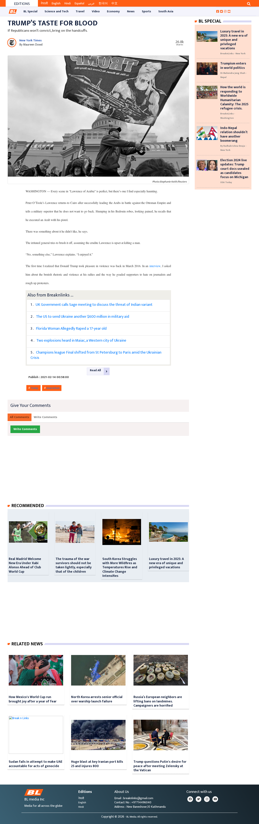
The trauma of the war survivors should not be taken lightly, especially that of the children (74, 565)
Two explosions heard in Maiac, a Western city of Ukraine (81, 340)
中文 (114, 3)
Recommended (27, 505)
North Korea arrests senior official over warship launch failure (96, 699)
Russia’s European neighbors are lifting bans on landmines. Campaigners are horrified (157, 701)
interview (155, 266)
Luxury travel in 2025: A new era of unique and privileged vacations (166, 563)
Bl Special (210, 21)
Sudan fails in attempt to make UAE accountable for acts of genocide (35, 764)
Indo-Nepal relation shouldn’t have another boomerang (234, 134)
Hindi (67, 3)
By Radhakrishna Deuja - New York (233, 148)
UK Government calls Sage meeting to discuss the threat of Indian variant (94, 304)
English (56, 3)
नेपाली (44, 3)
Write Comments (45, 417)
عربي (91, 3)
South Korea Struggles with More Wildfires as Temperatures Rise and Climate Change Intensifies (119, 567)
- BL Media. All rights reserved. (141, 817)
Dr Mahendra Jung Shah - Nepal (233, 75)
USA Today (226, 182)
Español (79, 3)
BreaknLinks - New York (233, 53)
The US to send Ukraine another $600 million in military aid (82, 316)
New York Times (30, 40)
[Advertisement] (101, 473)
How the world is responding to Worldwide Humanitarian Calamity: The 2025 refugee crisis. (234, 97)
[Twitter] (198, 799)
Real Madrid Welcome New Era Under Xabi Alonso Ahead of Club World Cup (25, 565)
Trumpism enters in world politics (233, 65)
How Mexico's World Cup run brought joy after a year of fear (33, 699)
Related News (27, 644)
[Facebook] (190, 799)
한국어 (103, 3)
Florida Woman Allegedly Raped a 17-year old (71, 328)
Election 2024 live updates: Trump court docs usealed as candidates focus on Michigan (234, 168)
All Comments (19, 417)
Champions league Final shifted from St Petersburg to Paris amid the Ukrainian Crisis (96, 355)
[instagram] (207, 799)
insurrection (53, 388)
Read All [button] (95, 370)
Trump (35, 388)
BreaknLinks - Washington (227, 116)
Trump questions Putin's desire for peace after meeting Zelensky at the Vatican (159, 766)
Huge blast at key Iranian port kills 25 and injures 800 (97, 764)
